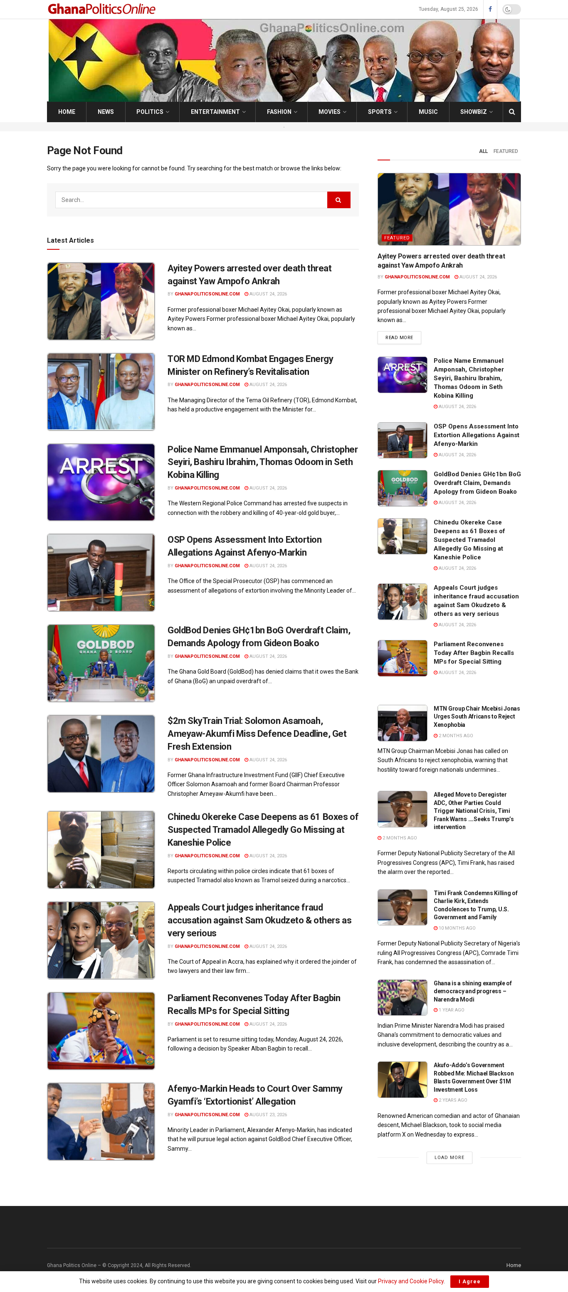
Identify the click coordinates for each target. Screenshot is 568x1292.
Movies (330, 111)
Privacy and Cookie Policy (411, 1281)
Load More (449, 1157)
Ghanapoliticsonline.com (207, 294)
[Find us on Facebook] (490, 9)
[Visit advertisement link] (284, 126)
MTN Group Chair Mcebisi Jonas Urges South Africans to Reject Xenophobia (477, 716)
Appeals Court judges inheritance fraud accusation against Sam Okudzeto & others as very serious (259, 920)
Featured (506, 151)
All (483, 151)
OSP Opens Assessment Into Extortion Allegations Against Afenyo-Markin (476, 435)
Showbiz (473, 111)
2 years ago (452, 1100)
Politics (149, 111)
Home (66, 111)
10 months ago (456, 928)
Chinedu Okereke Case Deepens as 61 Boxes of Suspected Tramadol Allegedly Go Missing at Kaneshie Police (263, 830)
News (106, 111)
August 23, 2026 (267, 1114)
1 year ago (450, 1010)
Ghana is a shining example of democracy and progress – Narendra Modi (473, 991)
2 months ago (455, 735)
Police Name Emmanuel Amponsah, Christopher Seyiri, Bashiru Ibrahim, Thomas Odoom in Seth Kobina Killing (263, 462)
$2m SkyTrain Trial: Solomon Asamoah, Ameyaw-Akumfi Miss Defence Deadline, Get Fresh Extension (257, 734)
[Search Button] (512, 111)
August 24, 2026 (267, 294)
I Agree (470, 1281)
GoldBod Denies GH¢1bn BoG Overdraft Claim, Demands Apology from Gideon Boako (477, 482)
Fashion (279, 111)
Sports (380, 111)
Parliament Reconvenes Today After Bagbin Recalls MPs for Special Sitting (474, 652)
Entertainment (215, 111)
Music (428, 111)
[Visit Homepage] (102, 9)
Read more (403, 337)
